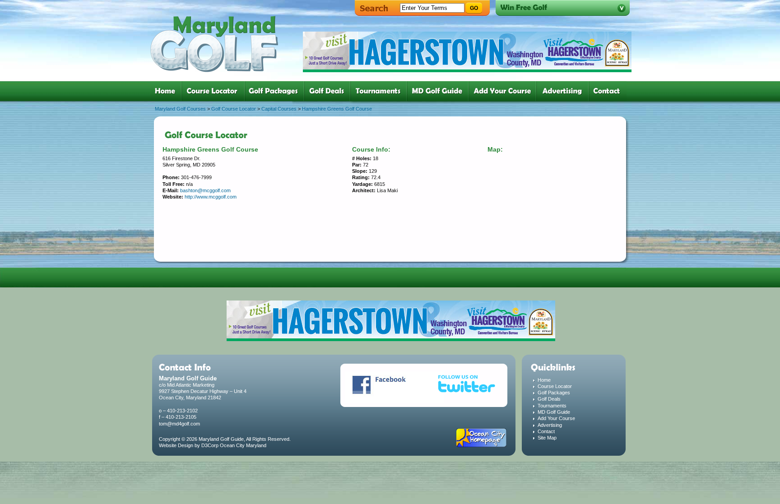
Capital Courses (279, 108)
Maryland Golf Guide (221, 439)
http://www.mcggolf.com (211, 196)
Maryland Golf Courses (180, 108)
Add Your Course (556, 418)
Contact (546, 431)
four (329, 91)
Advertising (550, 425)
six (439, 91)
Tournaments (552, 405)
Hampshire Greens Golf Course (337, 108)
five (380, 91)
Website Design (176, 445)
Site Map (547, 437)
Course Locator (555, 386)
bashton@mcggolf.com (205, 190)
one (166, 91)
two (214, 91)
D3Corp (209, 445)
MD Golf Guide (554, 412)
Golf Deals (549, 399)
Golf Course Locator (233, 108)
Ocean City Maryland (243, 445)
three (276, 91)
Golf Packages (554, 392)
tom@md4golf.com (179, 423)
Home (544, 380)
